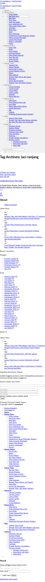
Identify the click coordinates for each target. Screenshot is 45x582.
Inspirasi (7, 124)
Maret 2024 (8, 299)
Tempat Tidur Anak (15, 118)
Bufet (11, 49)
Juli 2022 (7, 312)
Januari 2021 (9, 322)
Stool (11, 32)
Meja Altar (17, 146)
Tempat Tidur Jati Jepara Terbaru (20, 83)
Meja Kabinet (13, 75)
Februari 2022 (9, 318)
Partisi (11, 43)
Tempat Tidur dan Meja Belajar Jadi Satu (23, 120)
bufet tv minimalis (15, 41)
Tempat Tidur (13, 65)
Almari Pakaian (14, 67)
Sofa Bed (12, 28)
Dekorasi (7, 85)
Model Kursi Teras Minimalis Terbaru (22, 36)
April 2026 (8, 285)
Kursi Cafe (12, 47)
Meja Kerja (12, 100)
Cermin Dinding (14, 87)
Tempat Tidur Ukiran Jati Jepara (20, 77)
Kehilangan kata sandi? (8, 579)
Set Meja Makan (14, 53)
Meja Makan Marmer (16, 55)
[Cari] (5, 152)
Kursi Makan (13, 51)
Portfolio (12, 136)
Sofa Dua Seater (14, 22)
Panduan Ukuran (14, 126)
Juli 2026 (7, 279)
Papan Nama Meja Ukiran (18, 106)
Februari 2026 (9, 287)
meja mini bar (13, 59)
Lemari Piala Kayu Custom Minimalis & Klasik (21, 231)
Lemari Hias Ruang (15, 40)
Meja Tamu (12, 30)
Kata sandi (4, 571)
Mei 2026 (8, 283)
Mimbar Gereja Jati (20, 142)
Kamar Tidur (9, 63)
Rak (10, 110)
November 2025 (10, 289)
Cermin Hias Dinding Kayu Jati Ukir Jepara (20, 225)
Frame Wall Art (14, 96)
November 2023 (10, 307)
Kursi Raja (12, 104)
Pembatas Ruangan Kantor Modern (21, 114)
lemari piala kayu (15, 108)
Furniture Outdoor (15, 130)
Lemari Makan (14, 61)
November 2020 (10, 324)
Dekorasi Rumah (10, 205)
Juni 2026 (8, 281)
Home (6, 10)
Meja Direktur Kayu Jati (17, 102)
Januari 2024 (9, 303)
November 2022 (10, 309)
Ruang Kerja (9, 98)
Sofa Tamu (12, 20)
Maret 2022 (8, 316)
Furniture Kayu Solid (16, 132)
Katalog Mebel (14, 128)
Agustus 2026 (9, 277)
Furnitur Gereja (14, 140)
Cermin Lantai (14, 89)
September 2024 (10, 297)
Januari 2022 (9, 320)
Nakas (11, 73)
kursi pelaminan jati (15, 24)
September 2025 (10, 293)
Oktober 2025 (9, 291)
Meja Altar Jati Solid (20, 144)
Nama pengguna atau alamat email (13, 565)
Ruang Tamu (9, 12)
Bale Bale (12, 18)
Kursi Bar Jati (13, 57)
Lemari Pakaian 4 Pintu (17, 71)
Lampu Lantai (13, 93)
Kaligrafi (12, 94)
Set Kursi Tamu (14, 16)
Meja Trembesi (14, 134)
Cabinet (11, 112)
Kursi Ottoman (14, 34)
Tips (6, 269)
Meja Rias (12, 79)
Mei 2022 (8, 314)
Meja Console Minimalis (17, 38)
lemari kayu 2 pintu (15, 69)
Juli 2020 (7, 328)
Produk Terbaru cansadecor (18, 138)
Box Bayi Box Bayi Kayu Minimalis (21, 122)
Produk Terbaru (10, 267)
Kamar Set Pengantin (16, 81)
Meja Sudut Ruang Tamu (17, 26)
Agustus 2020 (9, 326)
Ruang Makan (9, 45)
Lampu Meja (13, 91)
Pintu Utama (13, 14)
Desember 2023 (10, 305)
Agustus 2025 (9, 295)
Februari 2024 (9, 301)
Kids (6, 116)
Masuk (14, 575)
